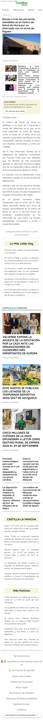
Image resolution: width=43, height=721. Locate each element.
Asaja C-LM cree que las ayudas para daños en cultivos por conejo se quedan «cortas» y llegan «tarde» (21, 528)
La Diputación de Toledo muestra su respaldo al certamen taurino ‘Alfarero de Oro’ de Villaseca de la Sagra (21, 565)
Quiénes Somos (21, 704)
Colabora (21, 709)
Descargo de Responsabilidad (21, 698)
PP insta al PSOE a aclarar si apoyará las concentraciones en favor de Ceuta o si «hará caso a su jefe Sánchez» (21, 260)
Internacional (18, 10)
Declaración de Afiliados (21, 693)
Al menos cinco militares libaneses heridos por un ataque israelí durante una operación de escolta (21, 621)
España (31, 10)
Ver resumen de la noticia (15, 111)
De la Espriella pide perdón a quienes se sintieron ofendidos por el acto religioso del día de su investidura (21, 292)
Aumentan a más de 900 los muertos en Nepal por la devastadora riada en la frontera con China (21, 282)
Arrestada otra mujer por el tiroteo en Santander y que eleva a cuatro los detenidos (21, 631)
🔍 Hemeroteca (21, 656)
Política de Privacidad (21, 682)
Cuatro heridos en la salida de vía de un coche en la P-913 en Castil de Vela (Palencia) (21, 600)
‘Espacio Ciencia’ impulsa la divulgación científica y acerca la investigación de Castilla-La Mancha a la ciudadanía (21, 576)
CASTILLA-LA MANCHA (15, 308)
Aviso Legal (21, 687)
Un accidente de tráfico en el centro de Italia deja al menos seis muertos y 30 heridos (21, 610)
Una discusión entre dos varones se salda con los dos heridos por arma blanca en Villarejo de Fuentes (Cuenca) (21, 642)
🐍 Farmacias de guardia (21, 670)
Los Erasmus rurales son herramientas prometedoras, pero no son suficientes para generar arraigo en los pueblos (21, 271)
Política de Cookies (21, 676)
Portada (5, 10)
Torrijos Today (9, 96)
